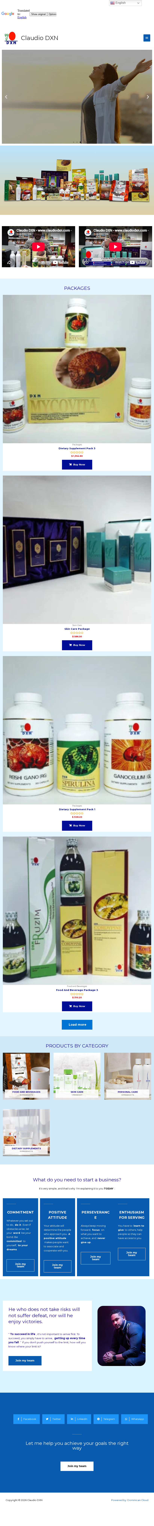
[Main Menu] (146, 38)
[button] (73, 142)
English (120, 2)
